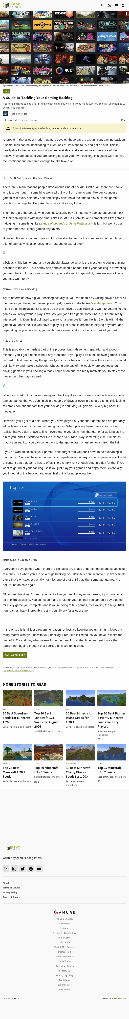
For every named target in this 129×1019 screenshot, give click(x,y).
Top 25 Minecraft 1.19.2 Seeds (109, 770)
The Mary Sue (65, 970)
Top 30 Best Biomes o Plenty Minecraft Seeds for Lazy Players (111, 719)
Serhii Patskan (11, 726)
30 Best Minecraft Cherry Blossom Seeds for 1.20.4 (78, 772)
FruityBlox (64, 980)
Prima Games (65, 937)
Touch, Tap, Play (64, 975)
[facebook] (30, 868)
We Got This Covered (64, 947)
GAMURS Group (119, 998)
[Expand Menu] (116, 5)
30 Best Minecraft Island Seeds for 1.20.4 (78, 717)
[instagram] (14, 868)
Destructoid (64, 951)
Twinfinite (64, 923)
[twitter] (22, 868)
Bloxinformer (64, 984)
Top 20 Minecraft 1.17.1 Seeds (46, 770)
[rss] (6, 868)
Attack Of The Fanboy (64, 932)
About (6, 882)
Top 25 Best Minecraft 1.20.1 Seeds (14, 772)
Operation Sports (64, 965)
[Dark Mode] (109, 5)
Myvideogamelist (102, 303)
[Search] (102, 5)
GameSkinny (64, 961)
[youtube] (39, 868)
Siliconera (64, 942)
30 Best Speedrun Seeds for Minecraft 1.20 (16, 717)
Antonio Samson (75, 781)
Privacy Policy (10, 892)
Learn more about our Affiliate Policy (18, 670)
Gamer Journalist (64, 956)
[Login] (123, 5)
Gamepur (64, 928)
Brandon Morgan (106, 731)
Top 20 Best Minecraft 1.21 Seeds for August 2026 (46, 719)
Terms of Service (11, 887)
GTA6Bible (64, 989)
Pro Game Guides (64, 918)
